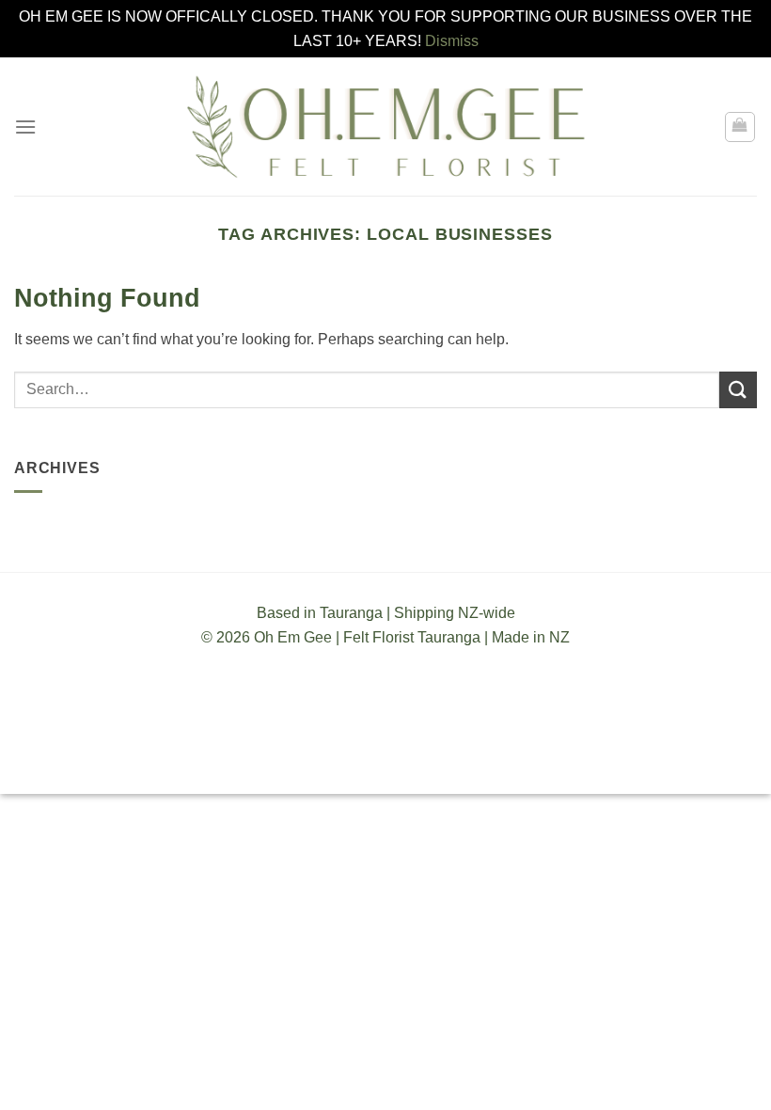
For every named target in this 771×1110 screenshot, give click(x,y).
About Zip (527, 762)
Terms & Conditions (279, 762)
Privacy (456, 762)
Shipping (387, 762)
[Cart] (740, 127)
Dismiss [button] (452, 41)
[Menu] (25, 126)
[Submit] (738, 390)
